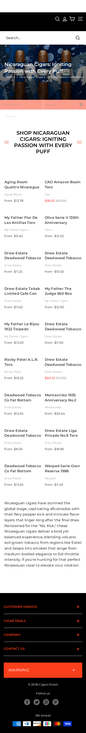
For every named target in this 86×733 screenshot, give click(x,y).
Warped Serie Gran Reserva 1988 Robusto (62, 468)
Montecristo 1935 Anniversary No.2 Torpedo (60, 397)
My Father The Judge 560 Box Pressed (58, 291)
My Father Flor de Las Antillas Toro (20, 220)
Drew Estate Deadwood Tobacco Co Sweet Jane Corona (63, 256)
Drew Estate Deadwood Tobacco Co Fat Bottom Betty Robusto (63, 326)
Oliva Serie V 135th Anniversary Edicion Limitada (62, 220)
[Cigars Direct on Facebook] (27, 702)
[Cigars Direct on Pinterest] (55, 702)
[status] (21, 105)
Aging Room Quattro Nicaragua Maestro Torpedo (21, 184)
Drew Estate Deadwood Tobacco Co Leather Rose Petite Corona (22, 433)
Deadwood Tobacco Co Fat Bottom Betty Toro (22, 397)
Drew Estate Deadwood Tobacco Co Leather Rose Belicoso (22, 256)
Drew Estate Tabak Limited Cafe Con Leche (22, 291)
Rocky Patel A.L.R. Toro (21, 362)
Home (10, 77)
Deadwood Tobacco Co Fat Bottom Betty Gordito (22, 468)
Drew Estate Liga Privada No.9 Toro (61, 433)
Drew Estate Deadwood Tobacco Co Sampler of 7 (63, 362)
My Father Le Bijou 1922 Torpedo (21, 326)
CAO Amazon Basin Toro (63, 184)
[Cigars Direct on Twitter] (37, 702)
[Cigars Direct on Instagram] (46, 702)
